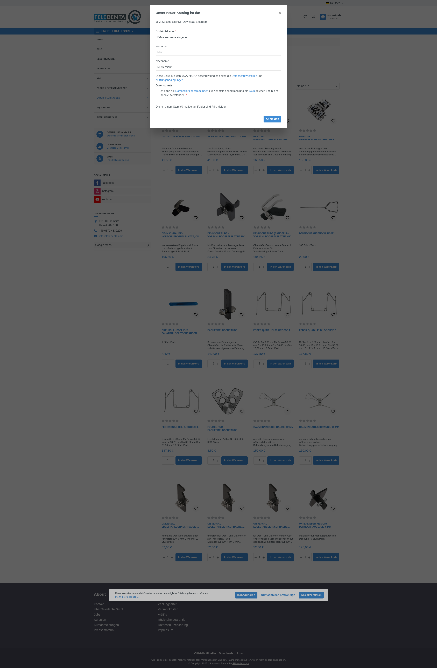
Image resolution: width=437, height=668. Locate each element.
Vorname (161, 46)
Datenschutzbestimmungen (191, 90)
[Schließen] (280, 13)
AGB (252, 90)
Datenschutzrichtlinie (244, 75)
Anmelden (272, 119)
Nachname (162, 61)
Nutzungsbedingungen (169, 80)
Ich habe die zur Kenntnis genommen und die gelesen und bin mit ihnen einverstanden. (219, 93)
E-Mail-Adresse (166, 31)
